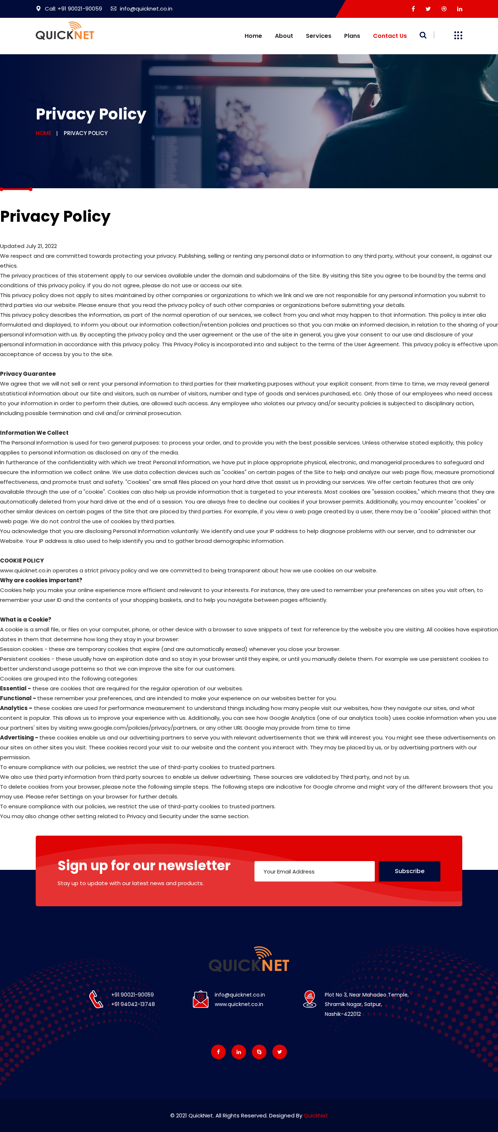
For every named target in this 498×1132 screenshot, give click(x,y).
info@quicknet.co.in (146, 8)
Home (253, 36)
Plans (352, 36)
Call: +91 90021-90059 (73, 8)
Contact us (390, 36)
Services (318, 36)
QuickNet (316, 1115)
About (284, 36)
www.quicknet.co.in (239, 1004)
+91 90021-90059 (132, 994)
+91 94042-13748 (133, 1004)
